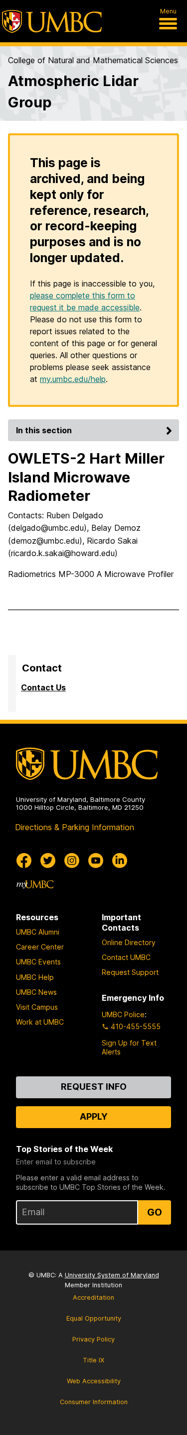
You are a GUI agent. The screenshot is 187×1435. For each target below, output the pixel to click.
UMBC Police (123, 1014)
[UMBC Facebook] (24, 860)
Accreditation (93, 1297)
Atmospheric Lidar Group (73, 91)
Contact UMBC (126, 957)
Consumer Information (94, 1402)
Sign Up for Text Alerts (129, 1047)
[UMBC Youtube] (96, 860)
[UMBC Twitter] (48, 860)
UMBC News (36, 992)
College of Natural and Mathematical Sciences (93, 60)
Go (154, 1212)
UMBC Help (35, 977)
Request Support (130, 972)
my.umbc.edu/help (73, 379)
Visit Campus (37, 1007)
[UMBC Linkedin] (120, 860)
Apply (94, 1116)
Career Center (40, 947)
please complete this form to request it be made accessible (85, 301)
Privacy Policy (93, 1339)
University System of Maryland (112, 1275)
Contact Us (43, 687)
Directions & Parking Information (74, 827)
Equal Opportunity (93, 1318)
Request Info (94, 1086)
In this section (44, 430)
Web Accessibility (94, 1381)
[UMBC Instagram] (72, 860)
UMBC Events (38, 961)
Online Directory (129, 942)
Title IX (93, 1360)
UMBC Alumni (37, 932)
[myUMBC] (35, 884)
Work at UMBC (40, 1022)
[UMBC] (52, 21)
